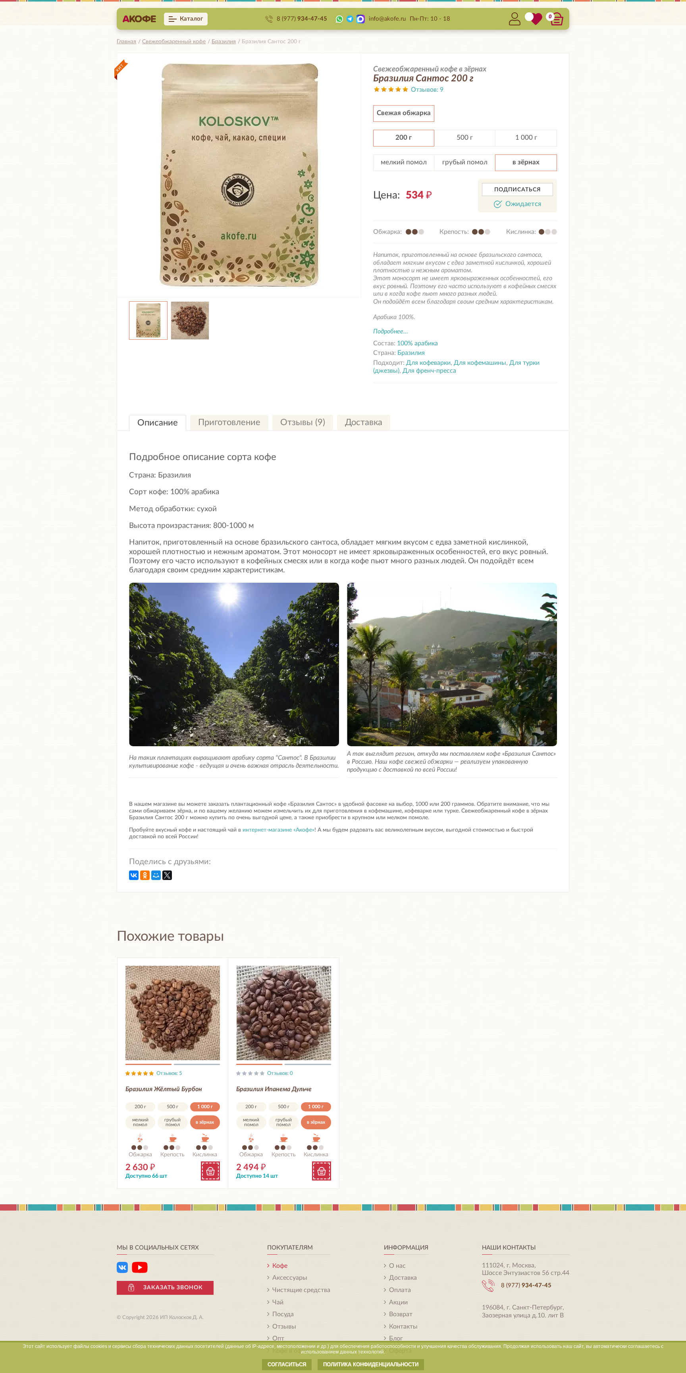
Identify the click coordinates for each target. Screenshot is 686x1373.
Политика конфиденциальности (370, 1364)
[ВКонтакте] (134, 875)
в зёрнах (526, 162)
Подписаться (517, 190)
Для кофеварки (428, 363)
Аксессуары (289, 1278)
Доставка (403, 1278)
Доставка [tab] (363, 422)
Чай (277, 1302)
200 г (403, 137)
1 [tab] (148, 1066)
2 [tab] (197, 1066)
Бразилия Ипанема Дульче (274, 1089)
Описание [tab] (157, 422)
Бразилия (411, 353)
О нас (397, 1266)
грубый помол (465, 162)
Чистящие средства (301, 1290)
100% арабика (417, 343)
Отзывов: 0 (280, 1073)
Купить (210, 1170)
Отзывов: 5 (169, 1073)
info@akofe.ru (387, 19)
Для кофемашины (480, 363)
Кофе (279, 1266)
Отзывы (284, 1326)
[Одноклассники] (145, 875)
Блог (396, 1338)
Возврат (400, 1314)
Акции (398, 1302)
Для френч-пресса (429, 371)
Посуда (283, 1314)
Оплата (400, 1290)
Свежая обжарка (404, 113)
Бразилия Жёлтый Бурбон (163, 1089)
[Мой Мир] (156, 875)
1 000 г (526, 137)
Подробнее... (390, 331)
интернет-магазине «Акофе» (278, 830)
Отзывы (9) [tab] (302, 422)
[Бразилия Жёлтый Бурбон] (172, 1013)
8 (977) (302, 19)
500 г (465, 137)
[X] (167, 875)
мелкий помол (404, 162)
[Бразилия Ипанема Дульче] (283, 1013)
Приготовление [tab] (229, 422)
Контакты (403, 1326)
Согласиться (287, 1364)
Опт (278, 1338)
